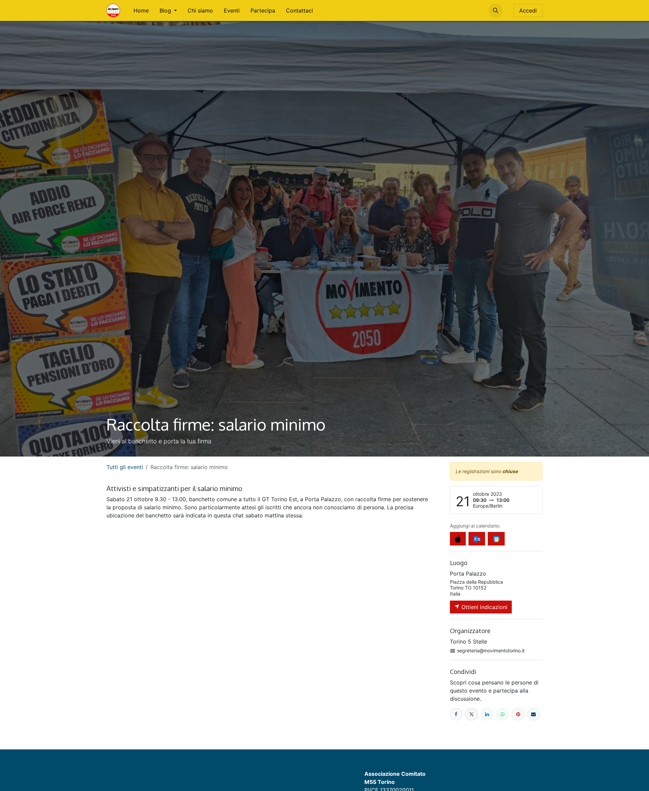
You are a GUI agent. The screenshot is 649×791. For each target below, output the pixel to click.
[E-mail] (533, 714)
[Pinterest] (518, 714)
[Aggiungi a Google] (496, 538)
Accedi (528, 10)
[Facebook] (456, 714)
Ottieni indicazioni (483, 607)
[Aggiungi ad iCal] (458, 538)
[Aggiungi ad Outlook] (476, 538)
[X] (471, 714)
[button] (495, 10)
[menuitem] (141, 10)
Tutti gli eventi (124, 467)
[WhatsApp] (502, 714)
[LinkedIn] (487, 714)
